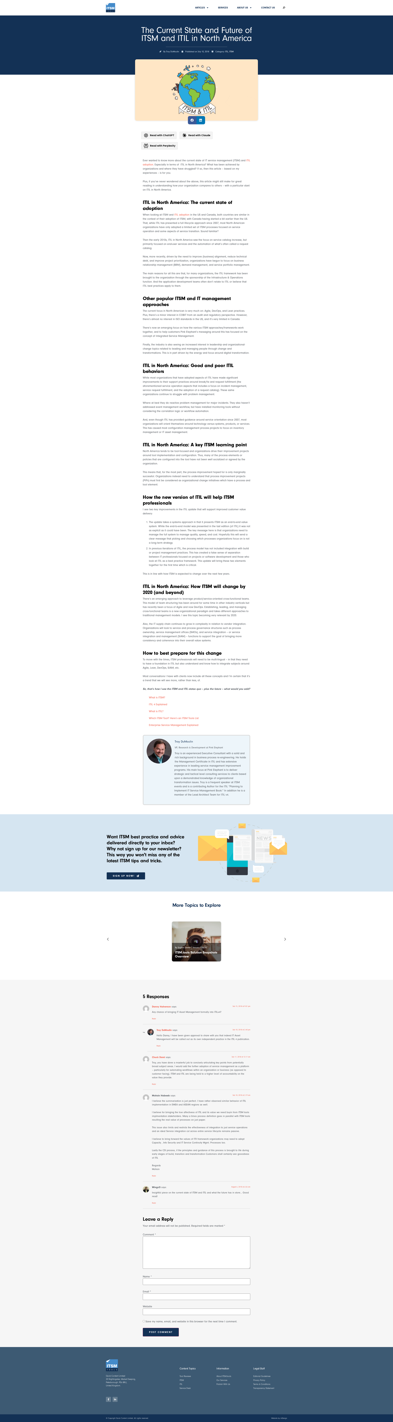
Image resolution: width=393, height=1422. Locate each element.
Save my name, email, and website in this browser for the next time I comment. (191, 1321)
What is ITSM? (157, 697)
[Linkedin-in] (115, 1399)
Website (147, 1306)
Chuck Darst (158, 1057)
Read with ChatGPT (162, 135)
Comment (149, 1234)
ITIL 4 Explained (158, 704)
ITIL (226, 51)
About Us (242, 7)
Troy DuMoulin (164, 1030)
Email (147, 1291)
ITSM (231, 51)
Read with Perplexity (162, 145)
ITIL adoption (181, 214)
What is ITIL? (156, 711)
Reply (154, 1019)
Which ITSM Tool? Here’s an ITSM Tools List (174, 718)
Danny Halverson (161, 1006)
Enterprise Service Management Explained (173, 725)
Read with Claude (199, 135)
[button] (192, 120)
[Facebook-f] (108, 1399)
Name (147, 1276)
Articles (200, 7)
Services (223, 7)
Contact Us (268, 7)
